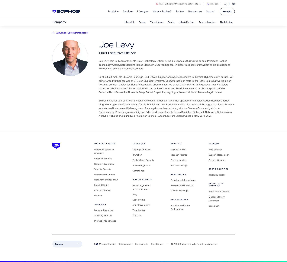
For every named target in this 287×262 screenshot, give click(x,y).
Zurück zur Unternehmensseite (72, 33)
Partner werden (178, 160)
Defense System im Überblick (104, 151)
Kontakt (227, 11)
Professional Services (105, 221)
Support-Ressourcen (219, 155)
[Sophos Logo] (66, 11)
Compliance (138, 170)
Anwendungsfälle (141, 165)
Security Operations (104, 164)
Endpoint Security (103, 158)
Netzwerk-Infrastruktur (106, 179)
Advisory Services (103, 215)
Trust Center (138, 210)
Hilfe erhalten (215, 149)
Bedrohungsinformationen (183, 180)
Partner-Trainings (179, 165)
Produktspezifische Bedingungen (180, 207)
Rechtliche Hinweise (219, 191)
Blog (134, 194)
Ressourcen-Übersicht (182, 185)
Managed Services (103, 210)
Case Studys (138, 199)
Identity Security (102, 169)
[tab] (107, 144)
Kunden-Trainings (179, 190)
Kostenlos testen (217, 175)
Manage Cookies (107, 244)
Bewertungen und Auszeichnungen (141, 187)
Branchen (137, 155)
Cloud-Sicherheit (102, 190)
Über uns (136, 215)
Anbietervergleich (141, 205)
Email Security (101, 185)
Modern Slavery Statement (217, 199)
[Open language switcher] (233, 4)
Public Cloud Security (143, 160)
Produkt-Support (217, 160)
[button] (212, 4)
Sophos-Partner (178, 149)
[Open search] (225, 4)
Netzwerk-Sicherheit (104, 174)
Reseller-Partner (179, 155)
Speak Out (214, 206)
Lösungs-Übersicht (141, 149)
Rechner (98, 195)
